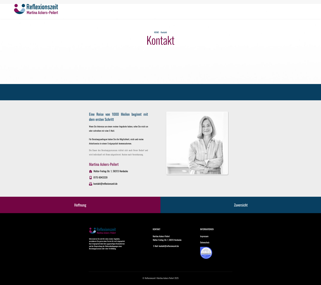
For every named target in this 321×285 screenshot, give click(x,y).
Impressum (204, 236)
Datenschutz (204, 242)
